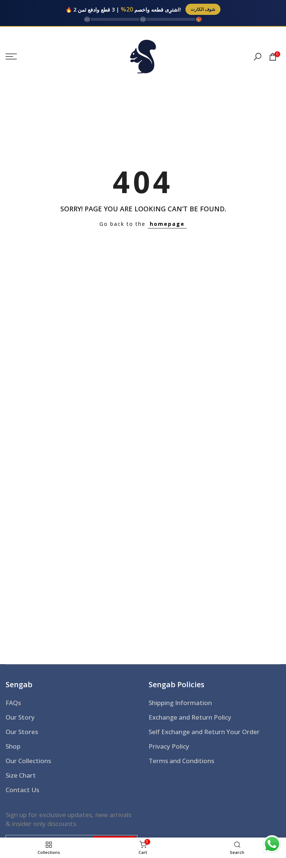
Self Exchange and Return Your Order (204, 731)
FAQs (13, 702)
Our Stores (22, 731)
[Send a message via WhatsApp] (272, 844)
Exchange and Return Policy (190, 717)
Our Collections (28, 760)
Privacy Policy (169, 746)
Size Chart (21, 775)
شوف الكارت (203, 9)
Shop (13, 746)
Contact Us (22, 789)
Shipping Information (180, 702)
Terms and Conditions (181, 760)
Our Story (20, 717)
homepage (167, 223)
